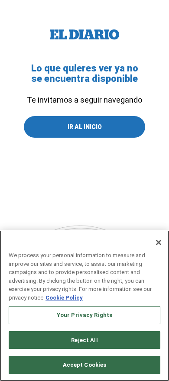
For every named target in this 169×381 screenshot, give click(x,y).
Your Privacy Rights (84, 315)
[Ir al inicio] (84, 34)
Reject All (84, 340)
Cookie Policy (64, 297)
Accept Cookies (85, 365)
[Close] (158, 242)
